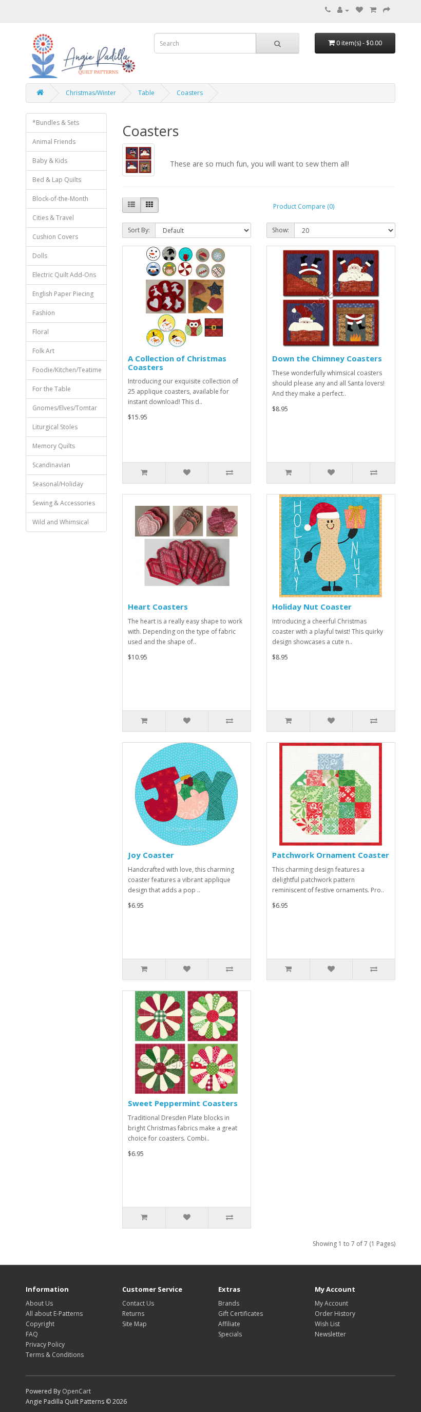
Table (146, 92)
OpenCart (76, 1391)
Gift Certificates (240, 1313)
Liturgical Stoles (55, 427)
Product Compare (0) (303, 206)
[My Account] (343, 10)
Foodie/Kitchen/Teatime (67, 369)
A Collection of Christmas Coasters (177, 362)
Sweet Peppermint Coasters (183, 1103)
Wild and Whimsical (60, 522)
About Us (39, 1303)
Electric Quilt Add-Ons (64, 274)
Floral (40, 331)
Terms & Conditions (55, 1354)
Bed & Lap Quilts (56, 179)
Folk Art (43, 350)
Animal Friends (53, 141)
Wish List (327, 1323)
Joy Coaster (151, 855)
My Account (331, 1303)
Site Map (134, 1323)
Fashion (43, 312)
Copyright (40, 1323)
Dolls (39, 255)
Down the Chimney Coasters (327, 358)
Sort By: (139, 230)
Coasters (190, 92)
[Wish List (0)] (359, 10)
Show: (280, 230)
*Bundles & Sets (55, 122)
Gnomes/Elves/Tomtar (64, 408)
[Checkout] (386, 10)
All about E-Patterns (54, 1313)
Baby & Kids (49, 160)
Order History (335, 1313)
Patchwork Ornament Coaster (330, 855)
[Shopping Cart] (373, 10)
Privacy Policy (45, 1344)
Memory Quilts (53, 446)
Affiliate (229, 1323)
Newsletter (330, 1334)
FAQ (32, 1334)
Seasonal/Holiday (57, 484)
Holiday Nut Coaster (312, 606)
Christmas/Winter (91, 92)
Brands (228, 1303)
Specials (230, 1334)
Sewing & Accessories (63, 503)
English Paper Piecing (62, 293)
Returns (133, 1313)
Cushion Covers (55, 236)
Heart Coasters (158, 606)
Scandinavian (51, 465)
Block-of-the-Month (60, 198)
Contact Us (138, 1303)
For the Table (51, 388)
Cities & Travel (53, 217)
